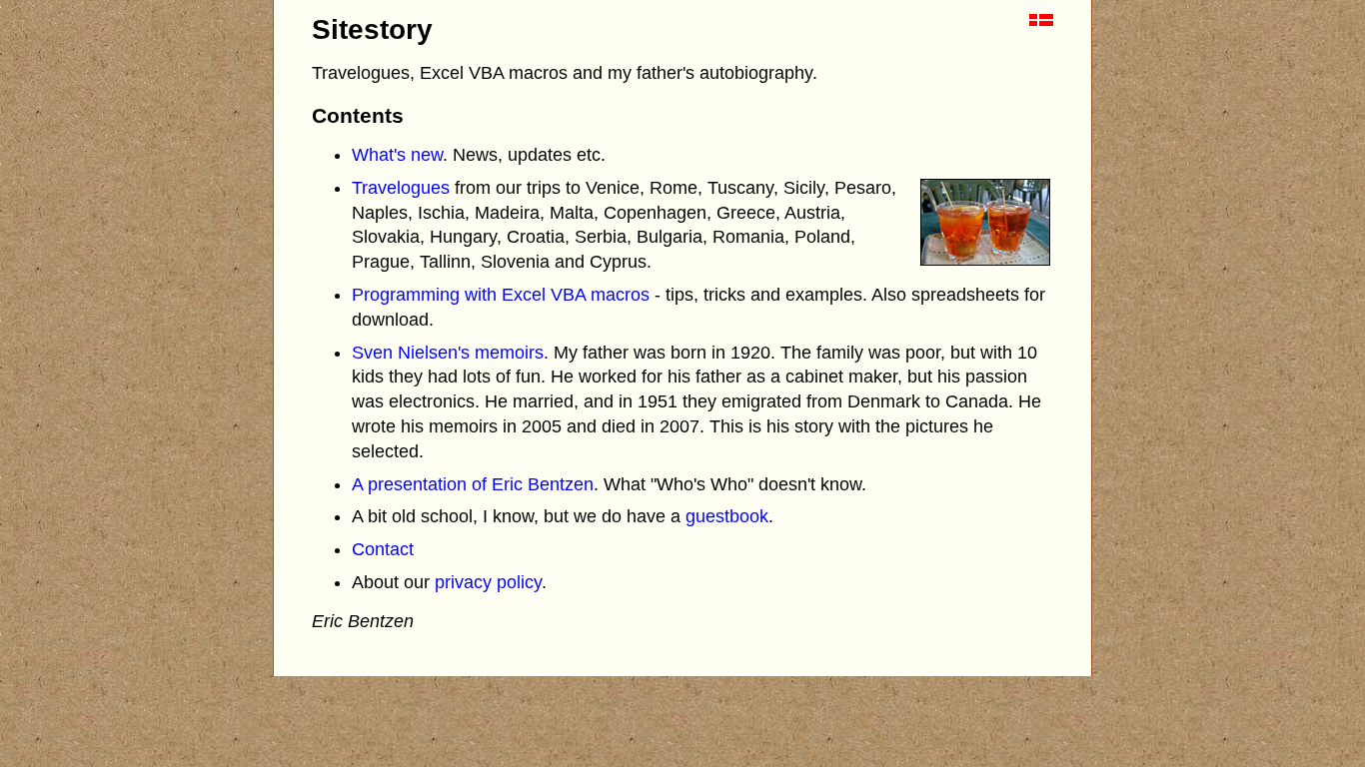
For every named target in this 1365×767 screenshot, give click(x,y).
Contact (383, 549)
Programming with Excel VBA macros (501, 295)
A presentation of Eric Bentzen (473, 484)
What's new (397, 155)
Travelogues (401, 188)
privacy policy (488, 582)
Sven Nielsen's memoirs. (450, 353)
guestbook (726, 516)
